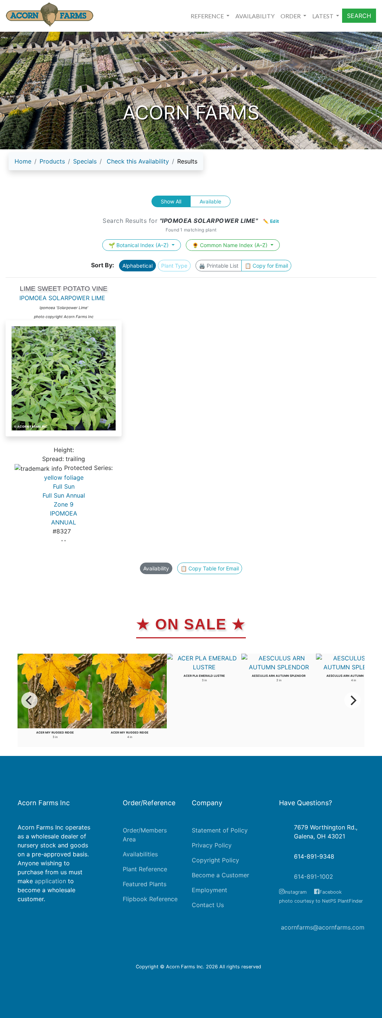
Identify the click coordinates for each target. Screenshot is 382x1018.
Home (23, 161)
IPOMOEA (63, 513)
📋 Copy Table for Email (210, 568)
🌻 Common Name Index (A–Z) (230, 245)
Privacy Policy (212, 845)
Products (52, 161)
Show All (171, 201)
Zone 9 (63, 504)
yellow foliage (64, 477)
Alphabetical (137, 265)
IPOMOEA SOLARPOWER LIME (62, 298)
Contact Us (208, 905)
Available (210, 201)
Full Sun (64, 486)
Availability (156, 568)
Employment (209, 890)
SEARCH (359, 15)
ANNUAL (63, 522)
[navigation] (106, 164)
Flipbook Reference (150, 899)
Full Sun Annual (64, 495)
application (50, 881)
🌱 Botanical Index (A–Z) (139, 245)
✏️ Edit (271, 221)
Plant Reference (145, 869)
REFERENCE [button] (208, 15)
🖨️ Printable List (218, 265)
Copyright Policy (215, 860)
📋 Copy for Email (266, 265)
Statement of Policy (220, 830)
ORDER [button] (291, 15)
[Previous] (29, 700)
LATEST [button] (323, 15)
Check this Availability (138, 161)
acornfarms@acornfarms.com (322, 927)
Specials (85, 161)
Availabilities (140, 854)
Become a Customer (220, 875)
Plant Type (174, 265)
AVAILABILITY (255, 15)
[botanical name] (64, 382)
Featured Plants (144, 884)
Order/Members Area (145, 834)
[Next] (352, 700)
